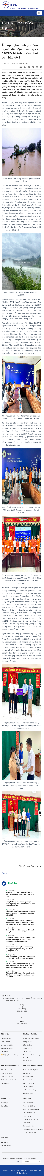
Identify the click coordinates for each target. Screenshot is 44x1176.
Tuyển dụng (4, 1103)
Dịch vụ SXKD (5, 1083)
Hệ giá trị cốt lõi (28, 1076)
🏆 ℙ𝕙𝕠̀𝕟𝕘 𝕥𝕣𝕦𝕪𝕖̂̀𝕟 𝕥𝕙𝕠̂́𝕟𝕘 (9, 1055)
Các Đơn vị (4, 1052)
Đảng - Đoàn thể (28, 1045)
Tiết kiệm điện (27, 1060)
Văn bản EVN (5, 1142)
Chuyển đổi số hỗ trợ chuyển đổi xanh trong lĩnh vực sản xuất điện (20, 931)
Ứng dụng (27, 1098)
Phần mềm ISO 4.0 (28, 1113)
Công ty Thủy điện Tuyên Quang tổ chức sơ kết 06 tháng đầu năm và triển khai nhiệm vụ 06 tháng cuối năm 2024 (20, 922)
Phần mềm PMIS (28, 1103)
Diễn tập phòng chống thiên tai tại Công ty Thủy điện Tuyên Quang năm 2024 (20, 957)
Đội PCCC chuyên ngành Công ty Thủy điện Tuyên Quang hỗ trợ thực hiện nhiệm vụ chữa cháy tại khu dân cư (20, 965)
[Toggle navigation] (4, 12)
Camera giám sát (28, 1126)
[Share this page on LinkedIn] (36, 67)
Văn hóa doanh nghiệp (32, 1065)
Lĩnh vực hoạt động (7, 1045)
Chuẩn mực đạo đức (29, 1080)
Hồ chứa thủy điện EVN (30, 1119)
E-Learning (26, 1123)
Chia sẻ (4, 873)
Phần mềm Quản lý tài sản (31, 1109)
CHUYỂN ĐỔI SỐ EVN (29, 1133)
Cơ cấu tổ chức (5, 1042)
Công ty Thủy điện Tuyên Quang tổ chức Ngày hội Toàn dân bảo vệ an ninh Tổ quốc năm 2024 (20, 903)
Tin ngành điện (27, 1042)
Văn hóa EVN (27, 1073)
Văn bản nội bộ (6, 1145)
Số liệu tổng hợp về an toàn (9, 1080)
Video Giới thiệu (28, 1093)
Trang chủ (6, 33)
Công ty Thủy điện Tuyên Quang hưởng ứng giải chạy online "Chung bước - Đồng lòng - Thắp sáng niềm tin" (20, 939)
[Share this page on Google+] (28, 67)
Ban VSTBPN (27, 1052)
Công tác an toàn (6, 1073)
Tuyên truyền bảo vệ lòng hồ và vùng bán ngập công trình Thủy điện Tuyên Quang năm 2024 (20, 949)
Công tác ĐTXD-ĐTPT (7, 1076)
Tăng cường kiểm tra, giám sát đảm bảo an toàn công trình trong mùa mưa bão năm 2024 (20, 913)
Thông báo (5, 1098)
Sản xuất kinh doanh (10, 1065)
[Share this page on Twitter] (32, 67)
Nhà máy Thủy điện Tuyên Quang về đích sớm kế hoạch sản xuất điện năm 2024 (20, 894)
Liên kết (17, 1161)
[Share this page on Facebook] (40, 67)
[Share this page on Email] (20, 67)
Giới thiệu (5, 1034)
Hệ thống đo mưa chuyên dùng (33, 1129)
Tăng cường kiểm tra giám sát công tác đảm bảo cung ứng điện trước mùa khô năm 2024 (20, 975)
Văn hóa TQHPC (28, 1086)
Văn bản (4, 1138)
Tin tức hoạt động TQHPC (31, 1038)
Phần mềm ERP (28, 1116)
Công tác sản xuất (6, 1070)
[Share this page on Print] (24, 67)
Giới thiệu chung (6, 1038)
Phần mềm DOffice (29, 1106)
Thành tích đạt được (7, 1048)
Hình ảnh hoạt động (29, 1090)
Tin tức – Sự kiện (30, 1034)
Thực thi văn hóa (28, 1083)
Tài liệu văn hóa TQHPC (30, 1070)
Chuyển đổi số (27, 1048)
